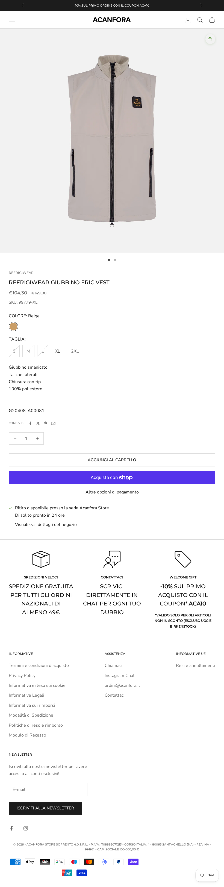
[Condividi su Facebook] (30, 423)
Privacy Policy (22, 676)
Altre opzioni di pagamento (112, 492)
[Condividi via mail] (53, 423)
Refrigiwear (21, 273)
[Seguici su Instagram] (25, 828)
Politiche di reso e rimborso (36, 725)
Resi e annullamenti (195, 666)
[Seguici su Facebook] (11, 828)
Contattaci (115, 695)
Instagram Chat (120, 676)
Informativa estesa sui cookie (37, 685)
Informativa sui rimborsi (32, 705)
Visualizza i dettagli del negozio (46, 525)
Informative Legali (26, 695)
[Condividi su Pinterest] (45, 423)
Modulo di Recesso (27, 735)
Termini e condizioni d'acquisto (39, 666)
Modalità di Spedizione (31, 715)
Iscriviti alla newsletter (45, 808)
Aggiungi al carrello (112, 460)
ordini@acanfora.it (122, 685)
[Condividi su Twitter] (38, 423)
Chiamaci (113, 666)
